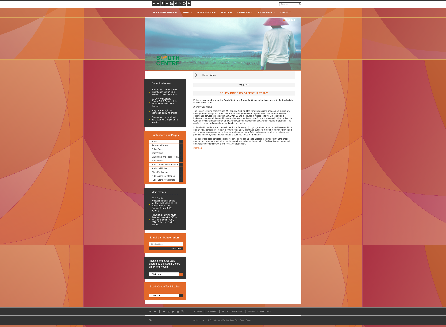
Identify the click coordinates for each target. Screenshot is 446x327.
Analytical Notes (159, 168)
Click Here (157, 274)
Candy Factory (246, 320)
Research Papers (160, 145)
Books (154, 141)
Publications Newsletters (163, 180)
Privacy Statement (233, 311)
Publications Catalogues (163, 176)
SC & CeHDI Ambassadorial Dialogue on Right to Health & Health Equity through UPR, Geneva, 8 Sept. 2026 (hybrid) (164, 204)
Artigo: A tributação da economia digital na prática (164, 111)
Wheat (213, 75)
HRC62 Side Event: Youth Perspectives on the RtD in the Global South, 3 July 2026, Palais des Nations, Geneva (164, 220)
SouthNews (157, 160)
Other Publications (160, 172)
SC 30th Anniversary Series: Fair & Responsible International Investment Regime (164, 102)
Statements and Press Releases (167, 157)
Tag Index (212, 311)
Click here (156, 295)
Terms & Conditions (259, 311)
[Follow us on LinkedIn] (180, 3)
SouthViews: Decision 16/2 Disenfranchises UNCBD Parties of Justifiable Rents (164, 92)
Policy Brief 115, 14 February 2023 (244, 93)
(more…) (197, 148)
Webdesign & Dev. (231, 320)
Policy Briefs (157, 149)
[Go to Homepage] (166, 59)
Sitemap (197, 311)
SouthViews (157, 153)
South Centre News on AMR (165, 164)
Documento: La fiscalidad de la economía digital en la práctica (165, 119)
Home (205, 75)
